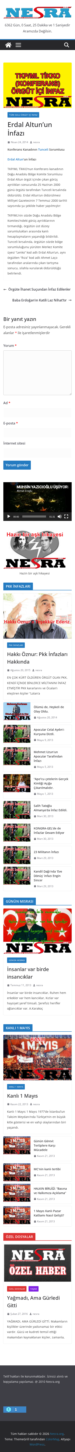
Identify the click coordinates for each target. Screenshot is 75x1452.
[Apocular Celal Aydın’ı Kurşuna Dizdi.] (16, 735)
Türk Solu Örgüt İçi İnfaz (23, 114)
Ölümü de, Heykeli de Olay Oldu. (49, 709)
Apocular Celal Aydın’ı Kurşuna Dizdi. (49, 732)
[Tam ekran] (66, 516)
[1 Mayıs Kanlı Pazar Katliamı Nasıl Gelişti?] (16, 1216)
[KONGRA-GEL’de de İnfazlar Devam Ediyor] (16, 834)
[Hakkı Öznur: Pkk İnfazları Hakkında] (37, 616)
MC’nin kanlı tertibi (47, 1169)
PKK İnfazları (16, 645)
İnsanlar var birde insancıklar (28, 973)
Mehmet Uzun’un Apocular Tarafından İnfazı (48, 756)
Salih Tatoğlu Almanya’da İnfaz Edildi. (50, 808)
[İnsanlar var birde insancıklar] (37, 931)
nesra (36, 142)
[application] (37, 501)
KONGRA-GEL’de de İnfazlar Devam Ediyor (49, 830)
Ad (6, 403)
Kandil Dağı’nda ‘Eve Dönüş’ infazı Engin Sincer (48, 875)
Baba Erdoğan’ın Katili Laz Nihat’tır (39, 300)
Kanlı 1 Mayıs (16, 1086)
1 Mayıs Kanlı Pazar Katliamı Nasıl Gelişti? (49, 1213)
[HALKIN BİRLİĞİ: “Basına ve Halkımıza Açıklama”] (16, 1194)
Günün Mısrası (17, 960)
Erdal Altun (15, 159)
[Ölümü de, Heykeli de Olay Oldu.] (16, 712)
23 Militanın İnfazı (46, 852)
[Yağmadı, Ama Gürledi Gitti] (37, 1263)
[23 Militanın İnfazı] (16, 855)
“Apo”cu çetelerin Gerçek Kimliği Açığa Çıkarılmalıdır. (51, 783)
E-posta (10, 423)
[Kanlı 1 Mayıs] (37, 1057)
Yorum (10, 345)
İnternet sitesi (14, 443)
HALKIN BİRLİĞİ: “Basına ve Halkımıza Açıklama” (50, 1191)
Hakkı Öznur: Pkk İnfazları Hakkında (37, 658)
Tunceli (43, 149)
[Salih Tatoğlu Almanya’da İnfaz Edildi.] (16, 811)
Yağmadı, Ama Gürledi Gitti (33, 1301)
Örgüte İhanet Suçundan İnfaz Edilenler (39, 289)
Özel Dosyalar (17, 1288)
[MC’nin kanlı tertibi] (16, 1172)
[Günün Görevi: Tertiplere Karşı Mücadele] (16, 1148)
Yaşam (33, 1288)
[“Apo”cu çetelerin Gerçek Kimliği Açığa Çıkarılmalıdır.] (16, 786)
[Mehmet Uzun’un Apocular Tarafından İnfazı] (16, 759)
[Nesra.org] (8, 45)
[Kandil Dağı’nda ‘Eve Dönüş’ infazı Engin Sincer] (16, 879)
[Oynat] (9, 516)
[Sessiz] (60, 516)
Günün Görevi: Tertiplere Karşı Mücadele (44, 1145)
